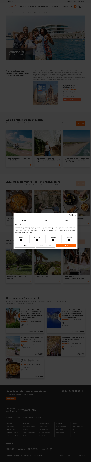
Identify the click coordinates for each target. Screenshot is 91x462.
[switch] (37, 240)
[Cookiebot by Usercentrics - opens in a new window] (69, 215)
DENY (25, 245)
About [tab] (66, 220)
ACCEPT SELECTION (45, 245)
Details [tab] (45, 220)
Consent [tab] (24, 220)
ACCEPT (66, 245)
